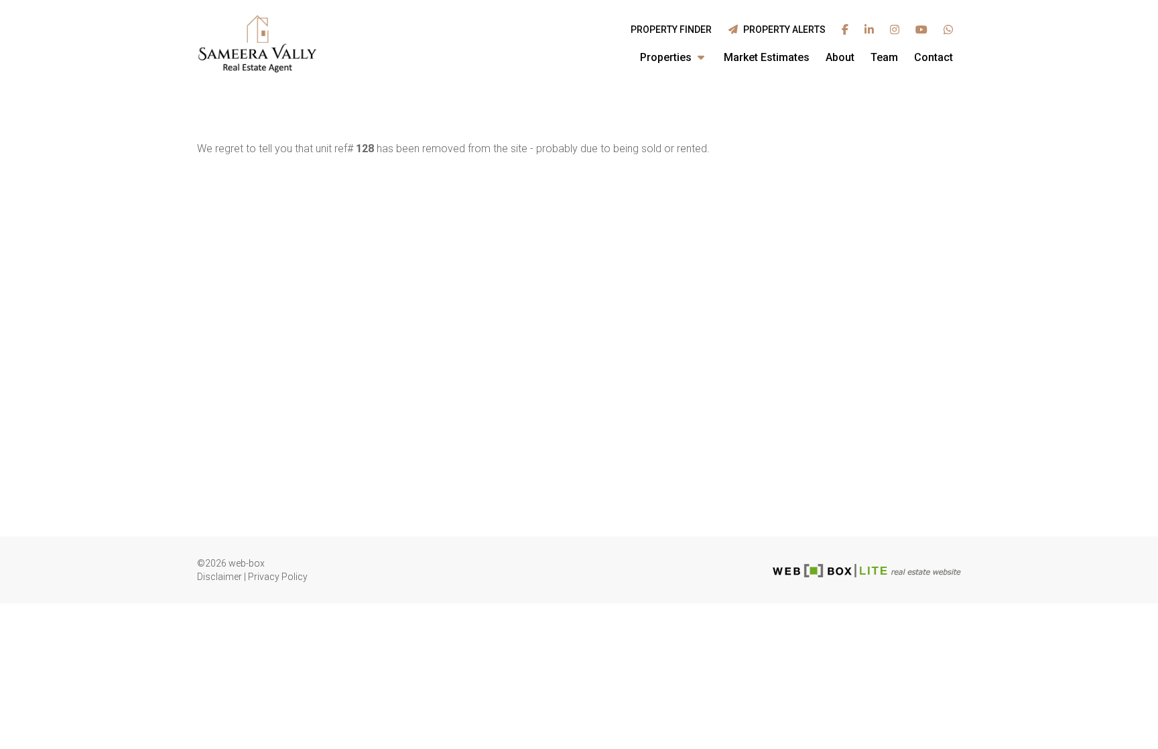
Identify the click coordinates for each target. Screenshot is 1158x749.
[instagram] (894, 30)
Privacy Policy (278, 576)
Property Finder (671, 29)
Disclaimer (219, 576)
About (840, 57)
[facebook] (845, 30)
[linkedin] (869, 30)
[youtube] (921, 30)
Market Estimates (767, 57)
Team (884, 57)
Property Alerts (782, 29)
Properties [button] (667, 57)
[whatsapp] (948, 30)
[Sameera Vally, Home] (257, 43)
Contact (933, 57)
